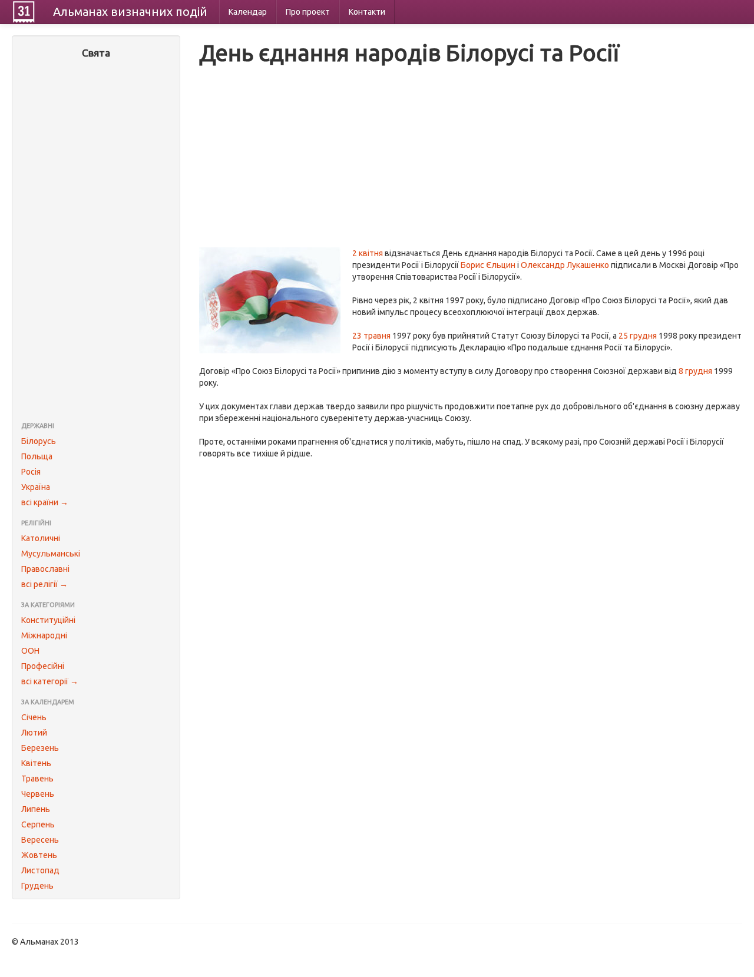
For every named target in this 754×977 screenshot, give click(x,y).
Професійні (42, 666)
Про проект (308, 11)
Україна (35, 487)
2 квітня (367, 253)
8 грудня (695, 371)
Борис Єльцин (488, 265)
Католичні (40, 538)
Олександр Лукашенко (565, 265)
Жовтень (39, 855)
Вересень (40, 839)
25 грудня (638, 335)
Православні (45, 569)
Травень (37, 778)
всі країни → (44, 502)
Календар (248, 11)
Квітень (36, 763)
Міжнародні (44, 635)
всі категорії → (49, 681)
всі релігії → (44, 584)
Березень (40, 748)
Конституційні (48, 620)
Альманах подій (130, 11)
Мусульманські (50, 553)
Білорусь (38, 441)
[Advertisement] (96, 241)
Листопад (40, 870)
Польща (36, 456)
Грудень (37, 885)
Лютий (34, 732)
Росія (31, 471)
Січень (34, 717)
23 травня (371, 335)
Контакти (367, 11)
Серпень (38, 824)
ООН (30, 650)
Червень (37, 794)
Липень (35, 809)
